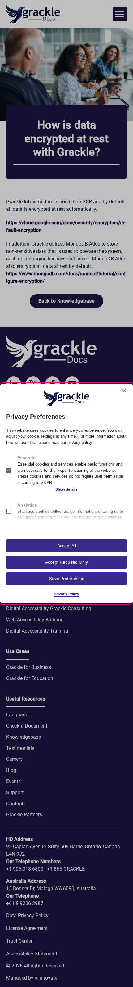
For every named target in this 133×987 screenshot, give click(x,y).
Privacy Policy (66, 594)
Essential (27, 457)
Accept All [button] (66, 545)
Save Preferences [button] (66, 578)
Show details (66, 489)
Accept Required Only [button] (66, 562)
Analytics (27, 505)
